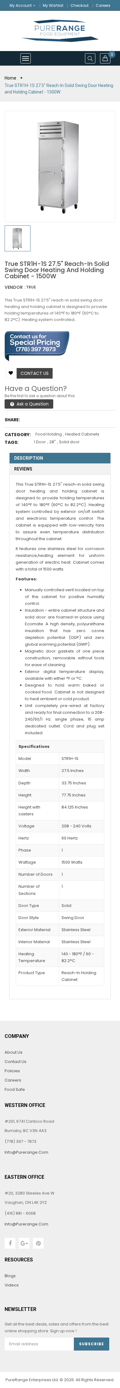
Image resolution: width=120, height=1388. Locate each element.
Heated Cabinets (82, 434)
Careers (103, 5)
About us (13, 1052)
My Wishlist (53, 5)
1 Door (40, 442)
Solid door (69, 442)
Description (28, 458)
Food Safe (15, 1089)
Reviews (23, 469)
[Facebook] (10, 1243)
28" (52, 442)
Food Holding (48, 434)
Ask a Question (32, 404)
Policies (12, 1071)
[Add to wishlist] (11, 373)
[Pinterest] (38, 1243)
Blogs (10, 1276)
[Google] (24, 1243)
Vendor (14, 287)
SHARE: (12, 420)
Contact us (35, 373)
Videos (12, 1285)
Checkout (79, 5)
